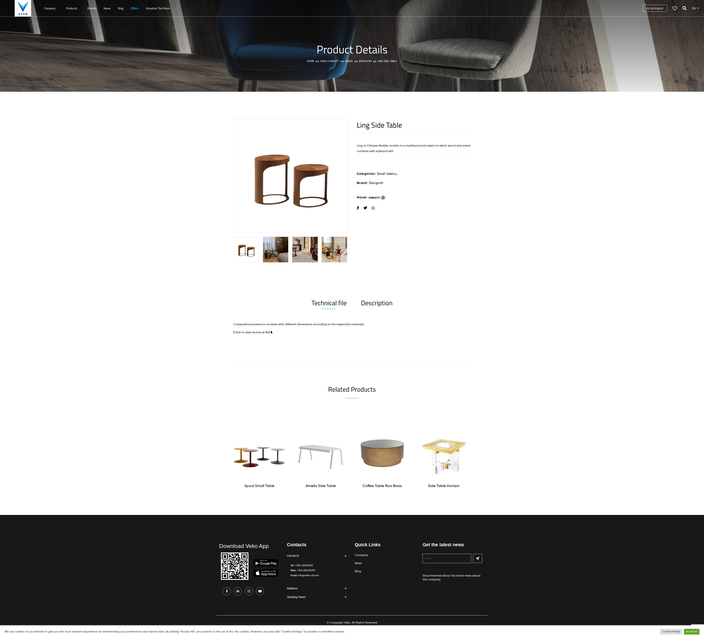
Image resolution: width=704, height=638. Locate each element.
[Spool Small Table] (259, 453)
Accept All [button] (691, 631)
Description (377, 303)
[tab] (329, 303)
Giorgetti (376, 183)
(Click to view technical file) (251, 332)
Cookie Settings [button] (671, 631)
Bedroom (365, 61)
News (107, 8)
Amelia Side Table (321, 486)
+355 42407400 (304, 565)
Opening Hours (296, 597)
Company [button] (50, 8)
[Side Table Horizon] (443, 453)
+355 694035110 (306, 570)
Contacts (293, 555)
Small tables (386, 174)
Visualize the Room (158, 8)
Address (292, 588)
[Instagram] (249, 591)
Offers (134, 8)
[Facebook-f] (227, 591)
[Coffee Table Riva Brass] (382, 453)
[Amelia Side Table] (321, 453)
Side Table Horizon (443, 486)
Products (71, 8)
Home (310, 61)
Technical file (329, 303)
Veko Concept (329, 61)
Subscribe (477, 558)
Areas (349, 61)
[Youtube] (260, 591)
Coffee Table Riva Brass (382, 486)
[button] (318, 556)
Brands (91, 8)
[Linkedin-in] (238, 591)
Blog (120, 8)
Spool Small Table (259, 486)
